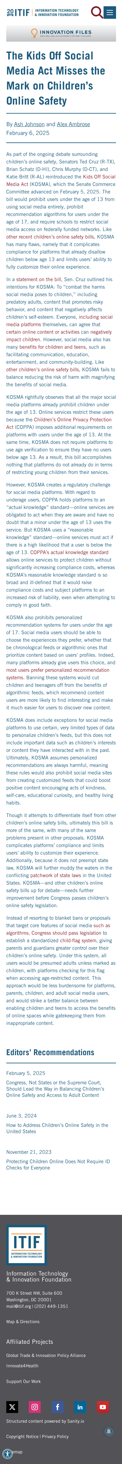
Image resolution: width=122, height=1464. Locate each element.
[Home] (42, 12)
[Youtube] (106, 1407)
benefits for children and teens (52, 347)
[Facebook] (61, 1407)
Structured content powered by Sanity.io (45, 1421)
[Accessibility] (8, 1454)
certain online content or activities (42, 332)
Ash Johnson (29, 124)
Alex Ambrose (73, 124)
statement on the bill (38, 279)
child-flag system (78, 940)
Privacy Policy (55, 1436)
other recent (19, 237)
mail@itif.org (18, 1306)
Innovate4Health (22, 1366)
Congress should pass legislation (66, 933)
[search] (97, 12)
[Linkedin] (83, 1407)
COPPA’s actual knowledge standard (69, 552)
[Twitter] (12, 1407)
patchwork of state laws (55, 875)
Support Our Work (23, 1381)
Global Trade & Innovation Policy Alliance (46, 1355)
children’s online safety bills (64, 237)
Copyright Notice (22, 1436)
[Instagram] (38, 1407)
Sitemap (14, 1452)
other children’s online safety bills (42, 369)
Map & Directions (22, 1321)
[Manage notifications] (109, 1431)
